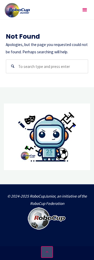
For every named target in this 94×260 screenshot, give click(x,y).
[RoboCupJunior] (17, 9)
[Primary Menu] (84, 10)
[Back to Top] (47, 252)
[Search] (13, 66)
